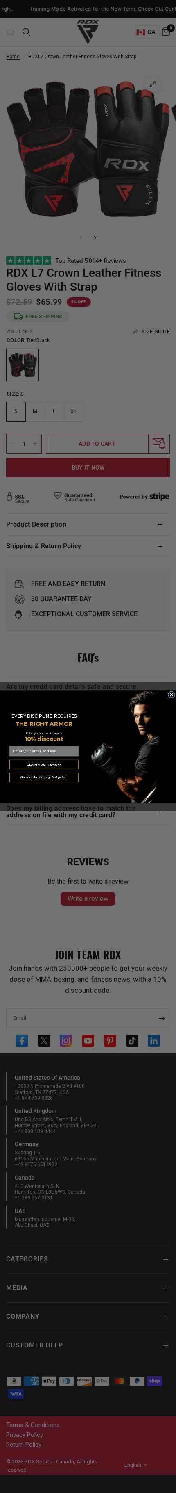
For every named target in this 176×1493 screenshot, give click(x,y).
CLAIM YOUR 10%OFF (44, 764)
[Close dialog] (172, 694)
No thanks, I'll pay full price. (43, 777)
